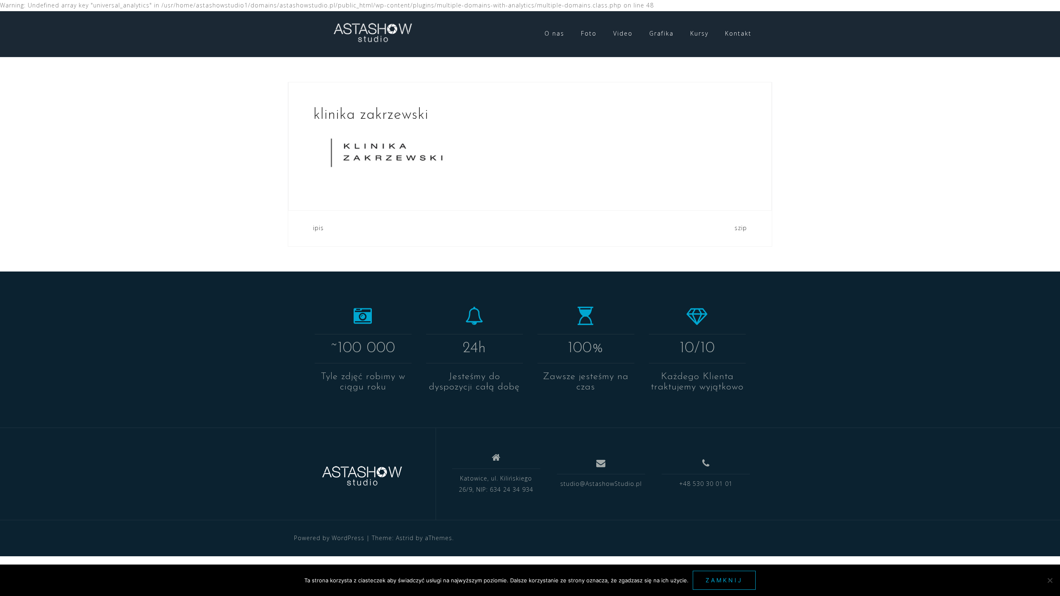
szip (741, 228)
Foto (589, 33)
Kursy (699, 33)
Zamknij (724, 580)
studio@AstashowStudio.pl (601, 484)
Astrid (405, 538)
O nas (554, 33)
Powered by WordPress (329, 538)
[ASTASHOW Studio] (362, 477)
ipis (318, 228)
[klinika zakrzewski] (385, 152)
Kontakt (738, 33)
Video (623, 33)
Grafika (661, 33)
